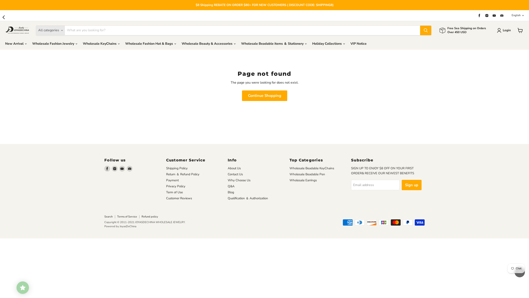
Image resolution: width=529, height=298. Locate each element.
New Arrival (14, 43)
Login (507, 30)
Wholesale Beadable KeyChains (312, 168)
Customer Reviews (179, 198)
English (516, 15)
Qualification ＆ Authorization (248, 198)
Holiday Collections (327, 43)
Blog (231, 192)
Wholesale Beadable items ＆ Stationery (272, 43)
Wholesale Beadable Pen (307, 174)
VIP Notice (358, 43)
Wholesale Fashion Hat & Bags (149, 43)
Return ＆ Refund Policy (182, 174)
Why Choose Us (239, 180)
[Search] (425, 30)
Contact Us (235, 174)
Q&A (231, 186)
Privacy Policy (175, 186)
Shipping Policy (177, 168)
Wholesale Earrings (303, 180)
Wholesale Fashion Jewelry (53, 43)
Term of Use (174, 192)
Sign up (411, 185)
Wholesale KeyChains (100, 43)
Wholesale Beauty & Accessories (207, 43)
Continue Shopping (264, 95)
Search (108, 217)
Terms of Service (127, 217)
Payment (172, 180)
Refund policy (150, 217)
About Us (234, 168)
